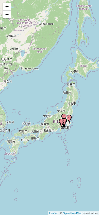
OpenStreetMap (72, 213)
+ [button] (7, 7)
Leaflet (53, 213)
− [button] (7, 14)
